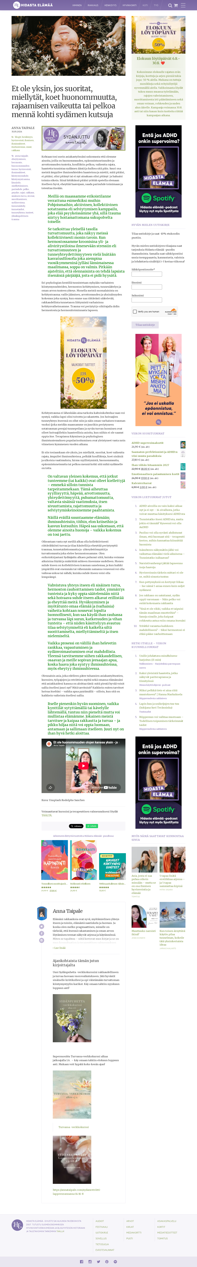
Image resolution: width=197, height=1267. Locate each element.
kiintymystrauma (21, 179)
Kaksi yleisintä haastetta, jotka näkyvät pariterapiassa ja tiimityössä (158, 677)
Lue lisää (59, 947)
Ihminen (77, 5)
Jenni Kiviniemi (138, 937)
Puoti (129, 1238)
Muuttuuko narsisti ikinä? (144, 932)
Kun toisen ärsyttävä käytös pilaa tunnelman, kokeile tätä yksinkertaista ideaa (172, 937)
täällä (60, 1231)
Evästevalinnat (105, 1249)
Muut (29, 147)
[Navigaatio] (183, 5)
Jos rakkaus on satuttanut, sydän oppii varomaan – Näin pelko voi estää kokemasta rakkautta (159, 599)
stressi (30, 196)
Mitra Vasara (166, 889)
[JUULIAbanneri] (158, 171)
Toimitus (136, 896)
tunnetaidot (18, 209)
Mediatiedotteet (167, 1232)
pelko (26, 189)
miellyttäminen (20, 186)
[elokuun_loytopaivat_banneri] (83, 362)
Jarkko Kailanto (168, 948)
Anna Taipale (23, 128)
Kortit (161, 1226)
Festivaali (102, 1226)
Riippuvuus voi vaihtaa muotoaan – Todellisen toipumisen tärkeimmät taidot (161, 720)
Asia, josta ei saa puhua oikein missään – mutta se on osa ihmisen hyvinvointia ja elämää (144, 884)
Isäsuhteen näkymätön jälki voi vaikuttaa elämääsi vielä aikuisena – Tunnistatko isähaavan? (162, 553)
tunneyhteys (18, 212)
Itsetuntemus (18, 147)
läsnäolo (16, 182)
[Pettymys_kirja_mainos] (158, 379)
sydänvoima (18, 202)
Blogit (18, 137)
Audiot (100, 1221)
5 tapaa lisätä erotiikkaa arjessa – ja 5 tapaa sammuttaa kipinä (172, 881)
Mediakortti (133, 1232)
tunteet (29, 212)
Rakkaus (93, 5)
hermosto (17, 162)
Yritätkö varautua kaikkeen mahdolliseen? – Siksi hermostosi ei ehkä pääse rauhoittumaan (162, 629)
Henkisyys (111, 5)
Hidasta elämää (39, 5)
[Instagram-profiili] (41, 940)
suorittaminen (19, 199)
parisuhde (17, 189)
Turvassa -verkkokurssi (73, 1127)
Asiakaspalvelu (166, 1221)
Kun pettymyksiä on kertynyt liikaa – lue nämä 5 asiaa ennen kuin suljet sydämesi (162, 585)
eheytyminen (19, 159)
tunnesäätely (18, 206)
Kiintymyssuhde (20, 176)
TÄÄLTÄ (47, 815)
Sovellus (101, 1238)
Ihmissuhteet (18, 144)
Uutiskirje (102, 1232)
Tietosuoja (102, 1244)
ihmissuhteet (18, 172)
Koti (145, 5)
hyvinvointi (25, 169)
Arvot (130, 1221)
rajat (22, 192)
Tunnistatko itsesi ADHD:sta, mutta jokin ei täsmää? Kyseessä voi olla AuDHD (161, 523)
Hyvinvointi (130, 5)
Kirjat (130, 1226)
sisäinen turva (19, 196)
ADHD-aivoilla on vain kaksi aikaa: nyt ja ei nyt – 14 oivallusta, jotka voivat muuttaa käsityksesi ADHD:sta (162, 509)
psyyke (15, 192)
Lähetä (93, 825)
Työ (156, 5)
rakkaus (30, 192)
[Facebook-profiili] (41, 933)
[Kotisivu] (41, 926)
